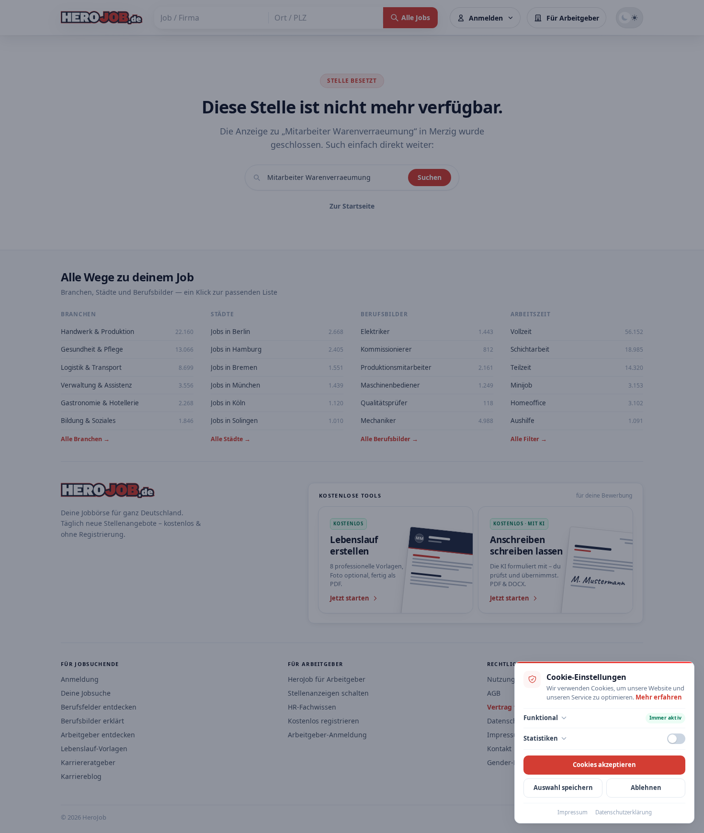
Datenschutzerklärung (623, 812)
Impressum (572, 812)
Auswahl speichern (563, 787)
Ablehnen (646, 787)
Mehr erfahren (659, 697)
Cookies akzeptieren (604, 764)
